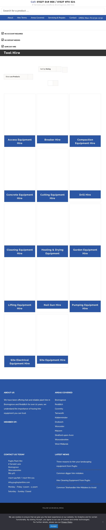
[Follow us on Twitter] (49, 513)
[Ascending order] (64, 69)
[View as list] (55, 83)
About (10, 18)
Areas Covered (37, 18)
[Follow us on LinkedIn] (64, 513)
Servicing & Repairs (56, 18)
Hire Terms (22, 18)
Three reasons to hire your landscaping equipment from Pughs (73, 464)
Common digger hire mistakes (69, 473)
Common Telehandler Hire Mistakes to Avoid (76, 487)
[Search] (102, 10)
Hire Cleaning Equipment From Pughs (73, 480)
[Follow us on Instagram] (56, 513)
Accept (54, 526)
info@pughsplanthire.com (19, 482)
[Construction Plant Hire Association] (23, 429)
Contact (72, 18)
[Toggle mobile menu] (101, 25)
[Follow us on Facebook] (42, 513)
